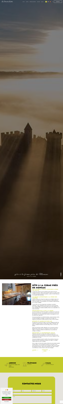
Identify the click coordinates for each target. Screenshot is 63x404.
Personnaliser (6, 401)
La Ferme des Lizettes (7, 2)
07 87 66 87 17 (29, 364)
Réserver (58, 1)
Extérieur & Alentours (33, 1)
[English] (48, 1)
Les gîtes (27, 1)
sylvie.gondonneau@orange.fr (50, 364)
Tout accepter (6, 397)
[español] (50, 1)
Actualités (38, 1)
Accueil (24, 1)
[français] (46, 1)
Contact (42, 1)
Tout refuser (7, 399)
